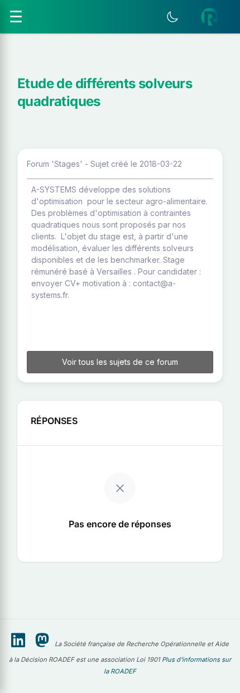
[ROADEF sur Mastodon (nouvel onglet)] (42, 640)
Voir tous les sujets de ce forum (120, 362)
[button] (210, 16)
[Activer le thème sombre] (172, 16)
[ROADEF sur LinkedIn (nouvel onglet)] (18, 640)
